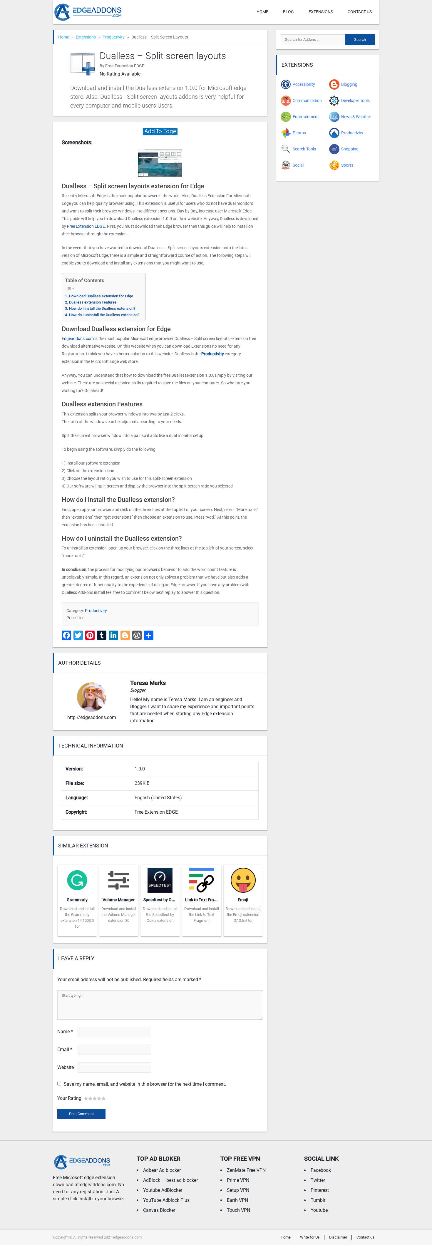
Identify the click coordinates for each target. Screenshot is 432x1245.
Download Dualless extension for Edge (101, 296)
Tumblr (318, 1200)
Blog (288, 11)
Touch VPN (238, 1210)
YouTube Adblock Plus (166, 1200)
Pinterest (320, 1190)
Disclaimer (338, 1237)
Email (64, 1049)
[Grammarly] (77, 878)
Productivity (114, 37)
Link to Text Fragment (205, 899)
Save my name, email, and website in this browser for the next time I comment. (145, 1084)
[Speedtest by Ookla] (160, 878)
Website (65, 1067)
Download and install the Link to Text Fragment (201, 914)
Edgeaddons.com (78, 338)
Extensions (321, 11)
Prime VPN (238, 1180)
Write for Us (310, 1237)
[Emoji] (243, 878)
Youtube (319, 1210)
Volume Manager (119, 899)
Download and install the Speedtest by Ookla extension (160, 914)
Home (262, 11)
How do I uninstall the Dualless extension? (104, 315)
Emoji (243, 899)
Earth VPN (237, 1200)
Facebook (321, 1170)
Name (65, 1031)
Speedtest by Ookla (161, 899)
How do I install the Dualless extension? (102, 308)
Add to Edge (77, 932)
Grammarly (77, 899)
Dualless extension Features (93, 302)
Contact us (360, 11)
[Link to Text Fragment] (201, 878)
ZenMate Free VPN (246, 1170)
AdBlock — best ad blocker (170, 1180)
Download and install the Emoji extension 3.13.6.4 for (243, 914)
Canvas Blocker (159, 1210)
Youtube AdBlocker (162, 1190)
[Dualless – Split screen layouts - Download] (160, 131)
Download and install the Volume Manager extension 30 (118, 914)
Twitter (318, 1180)
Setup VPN (238, 1190)
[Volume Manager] (118, 878)
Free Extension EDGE (86, 226)
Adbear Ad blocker (162, 1170)
